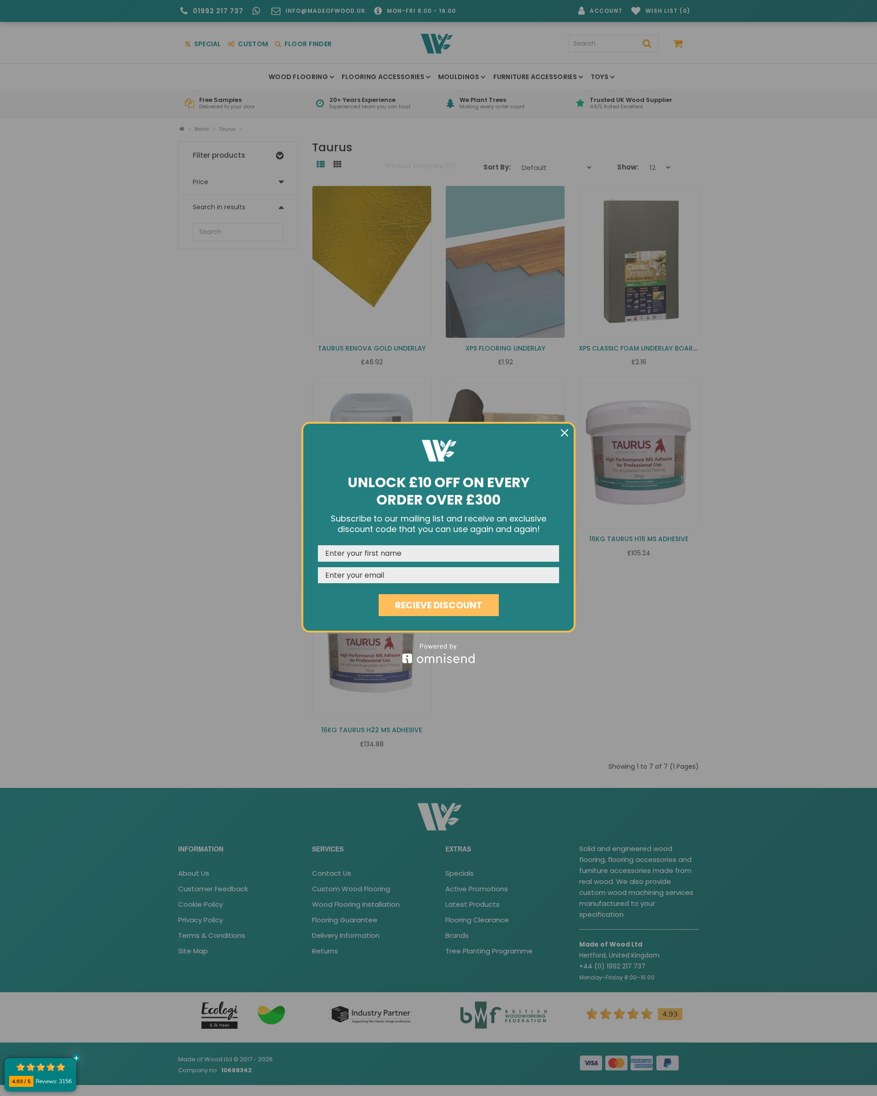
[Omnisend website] (438, 653)
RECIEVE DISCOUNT (438, 605)
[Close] (565, 433)
